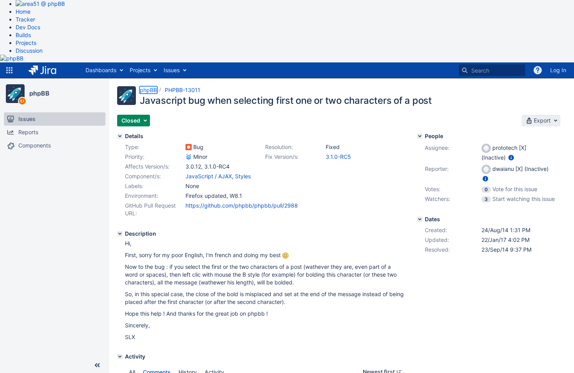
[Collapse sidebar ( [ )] (97, 365)
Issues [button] (172, 70)
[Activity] (120, 356)
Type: (132, 147)
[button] (9, 70)
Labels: (134, 186)
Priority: (134, 156)
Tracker (25, 19)
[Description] (120, 233)
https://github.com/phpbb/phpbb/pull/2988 (241, 205)
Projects (26, 42)
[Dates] (419, 219)
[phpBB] (15, 93)
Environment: (141, 195)
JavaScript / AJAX (208, 176)
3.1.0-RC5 (338, 156)
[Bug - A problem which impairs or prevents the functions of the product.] (188, 147)
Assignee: (437, 147)
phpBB (39, 93)
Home (23, 11)
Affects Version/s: (147, 166)
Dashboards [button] (101, 70)
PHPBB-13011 (182, 90)
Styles (243, 176)
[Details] (120, 136)
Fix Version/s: (282, 156)
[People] (419, 136)
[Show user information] (511, 157)
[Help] (537, 70)
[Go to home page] (48, 70)
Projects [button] (140, 70)
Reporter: (437, 168)
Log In (558, 70)
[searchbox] (492, 70)
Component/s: (143, 176)
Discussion (29, 50)
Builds (23, 35)
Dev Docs (28, 27)
